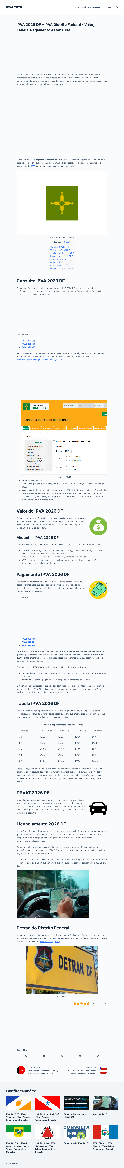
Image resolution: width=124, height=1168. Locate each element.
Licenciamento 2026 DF (60, 265)
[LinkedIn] (80, 1056)
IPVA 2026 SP (27, 340)
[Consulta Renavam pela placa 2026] (76, 1103)
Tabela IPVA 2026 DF (59, 259)
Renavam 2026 (100, 1114)
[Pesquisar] (117, 7)
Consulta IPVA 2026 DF (60, 247)
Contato (108, 7)
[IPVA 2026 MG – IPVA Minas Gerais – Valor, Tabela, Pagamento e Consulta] (47, 1132)
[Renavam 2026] (105, 1103)
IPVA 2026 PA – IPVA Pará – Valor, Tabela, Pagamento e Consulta (47, 1117)
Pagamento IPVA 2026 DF (61, 256)
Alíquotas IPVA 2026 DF (63, 253)
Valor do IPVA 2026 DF (60, 250)
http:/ (19, 359)
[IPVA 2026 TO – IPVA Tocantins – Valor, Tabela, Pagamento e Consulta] (18, 1103)
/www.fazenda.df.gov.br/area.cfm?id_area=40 (42, 359)
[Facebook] (26, 1056)
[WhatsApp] (98, 1056)
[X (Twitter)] (44, 1056)
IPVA (33, 166)
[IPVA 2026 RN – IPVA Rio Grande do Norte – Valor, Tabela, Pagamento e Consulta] (18, 1132)
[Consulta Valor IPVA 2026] (76, 1132)
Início (77, 7)
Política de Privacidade (92, 7)
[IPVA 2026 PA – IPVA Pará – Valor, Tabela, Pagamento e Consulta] (47, 1103)
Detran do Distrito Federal (61, 268)
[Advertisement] (62, 55)
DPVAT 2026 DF (57, 262)
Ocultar (66, 242)
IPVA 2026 (14, 7)
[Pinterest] (62, 1056)
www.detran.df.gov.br (49, 941)
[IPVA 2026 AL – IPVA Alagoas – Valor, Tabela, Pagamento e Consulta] (105, 1132)
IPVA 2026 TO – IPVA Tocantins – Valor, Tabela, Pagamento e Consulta (18, 1117)
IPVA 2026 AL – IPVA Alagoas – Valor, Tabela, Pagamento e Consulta (104, 1146)
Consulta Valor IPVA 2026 (76, 1143)
